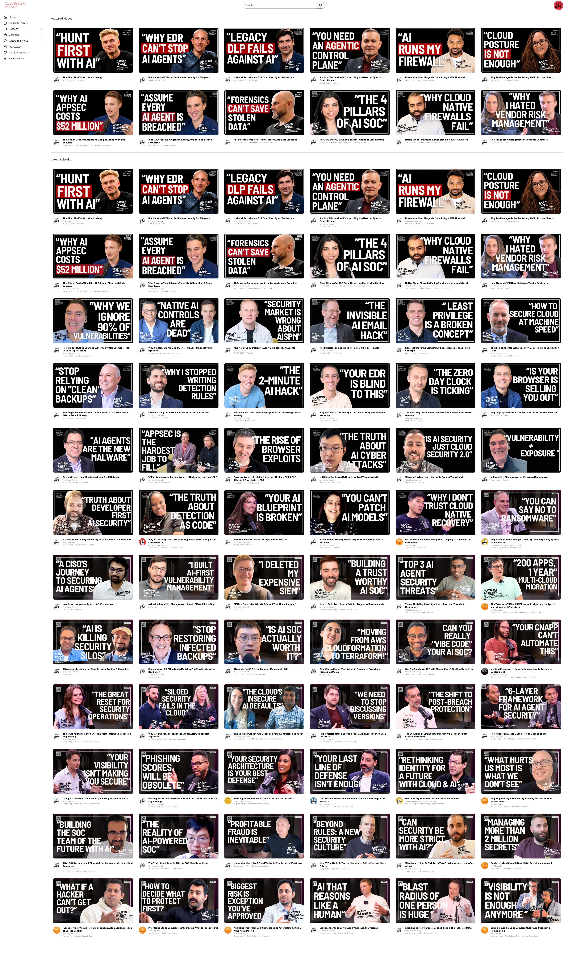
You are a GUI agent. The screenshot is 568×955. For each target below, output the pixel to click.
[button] (558, 5)
